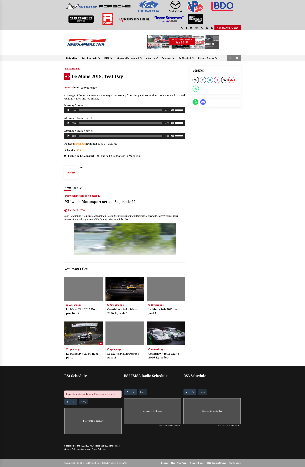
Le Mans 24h (72, 68)
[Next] (74, 401)
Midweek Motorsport (127, 58)
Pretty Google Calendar (173, 425)
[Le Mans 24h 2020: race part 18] (124, 333)
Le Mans (118, 156)
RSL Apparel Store (216, 462)
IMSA (106, 58)
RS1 (82, 445)
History (164, 462)
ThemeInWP (121, 462)
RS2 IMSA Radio (92, 445)
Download (80, 143)
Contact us (235, 462)
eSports (150, 58)
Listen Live (71, 58)
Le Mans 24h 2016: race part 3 (163, 311)
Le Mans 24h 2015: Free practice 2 (81, 311)
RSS (78, 150)
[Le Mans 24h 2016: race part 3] (166, 289)
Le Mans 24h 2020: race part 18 (123, 355)
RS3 (106, 445)
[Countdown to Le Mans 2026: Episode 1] (124, 289)
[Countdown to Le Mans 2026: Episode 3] (166, 333)
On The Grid (185, 58)
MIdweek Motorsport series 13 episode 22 (100, 202)
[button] (230, 58)
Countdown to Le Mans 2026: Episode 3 (163, 355)
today (83, 401)
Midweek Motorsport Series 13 (82, 195)
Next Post (71, 187)
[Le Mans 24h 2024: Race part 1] (83, 333)
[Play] (68, 110)
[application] (124, 110)
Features (166, 58)
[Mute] (172, 110)
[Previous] (67, 401)
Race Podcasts (89, 58)
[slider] (179, 110)
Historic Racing (206, 58)
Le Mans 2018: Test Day (97, 76)
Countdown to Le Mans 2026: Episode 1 (122, 311)
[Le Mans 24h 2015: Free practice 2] (83, 289)
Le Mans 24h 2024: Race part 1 (82, 355)
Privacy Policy (197, 462)
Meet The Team (179, 462)
